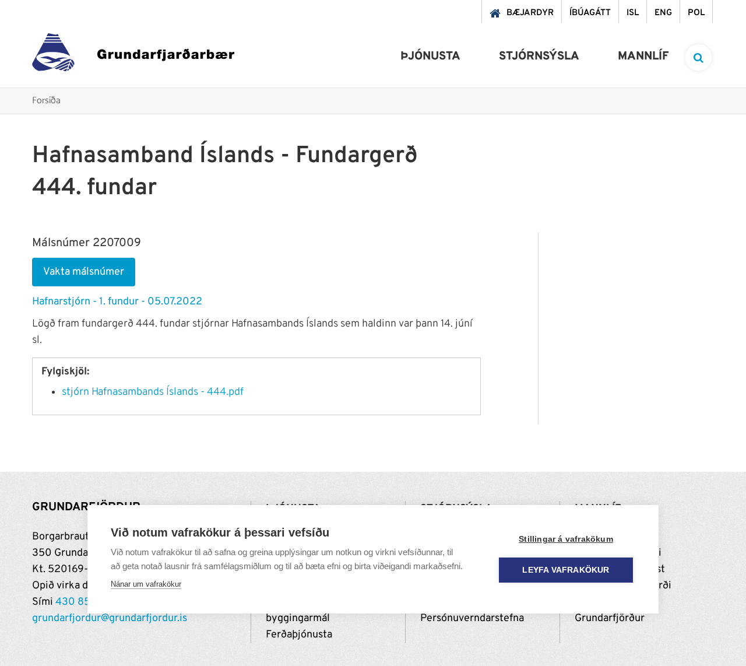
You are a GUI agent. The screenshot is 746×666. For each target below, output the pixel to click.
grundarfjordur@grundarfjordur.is (109, 618)
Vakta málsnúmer (83, 272)
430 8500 (79, 602)
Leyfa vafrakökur (565, 570)
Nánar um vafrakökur (146, 584)
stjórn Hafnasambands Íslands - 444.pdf (153, 392)
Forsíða (46, 101)
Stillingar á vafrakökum (566, 539)
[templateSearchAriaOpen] (698, 57)
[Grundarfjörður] (133, 55)
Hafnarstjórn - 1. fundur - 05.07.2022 (117, 302)
